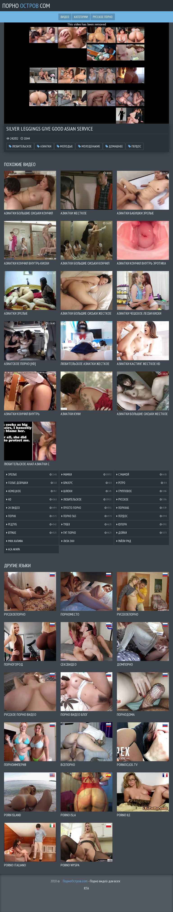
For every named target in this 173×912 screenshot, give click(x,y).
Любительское (21, 146)
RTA (86, 888)
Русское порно (103, 17)
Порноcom (26, 5)
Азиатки (45, 146)
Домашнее (115, 146)
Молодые (66, 146)
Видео (65, 17)
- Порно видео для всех (91, 881)
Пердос (136, 146)
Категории (81, 17)
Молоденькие (90, 146)
